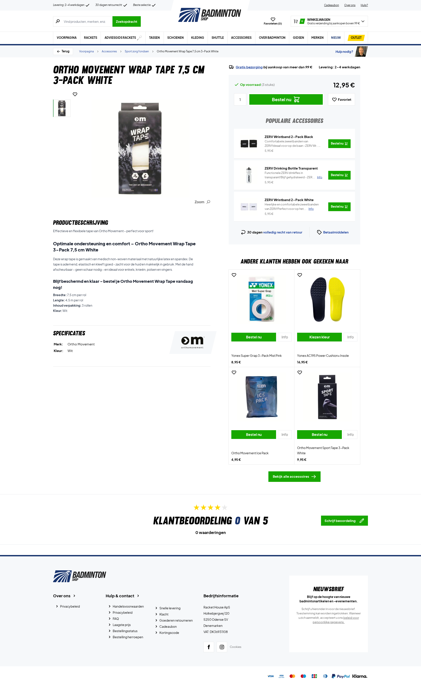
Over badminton (272, 37)
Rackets (90, 37)
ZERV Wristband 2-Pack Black (289, 136)
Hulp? (364, 5)
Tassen (154, 37)
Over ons (349, 5)
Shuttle (218, 37)
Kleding (197, 37)
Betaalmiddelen (336, 232)
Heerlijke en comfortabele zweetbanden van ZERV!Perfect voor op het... (292, 206)
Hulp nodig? (344, 51)
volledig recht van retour (282, 232)
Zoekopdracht (126, 21)
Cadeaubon (331, 5)
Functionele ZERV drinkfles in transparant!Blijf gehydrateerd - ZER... (293, 175)
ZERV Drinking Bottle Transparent (291, 168)
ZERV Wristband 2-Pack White (289, 200)
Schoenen (175, 37)
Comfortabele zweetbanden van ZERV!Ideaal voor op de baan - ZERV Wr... (292, 144)
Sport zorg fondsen (137, 51)
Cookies (235, 647)
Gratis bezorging (249, 67)
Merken (317, 37)
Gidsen (298, 37)
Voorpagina (67, 37)
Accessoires (241, 37)
